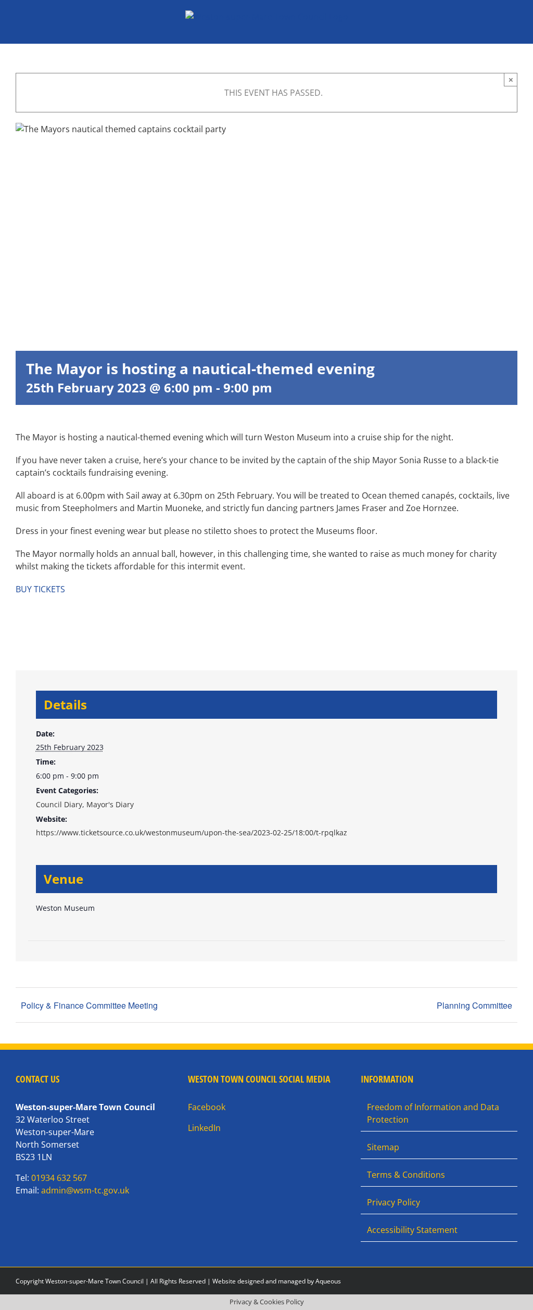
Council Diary (59, 804)
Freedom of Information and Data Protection (433, 1113)
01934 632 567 (59, 1178)
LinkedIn (204, 1128)
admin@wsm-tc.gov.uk (85, 1190)
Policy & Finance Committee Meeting (89, 1005)
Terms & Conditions (406, 1174)
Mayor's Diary (110, 804)
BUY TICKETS (40, 589)
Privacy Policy (393, 1202)
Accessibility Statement (412, 1230)
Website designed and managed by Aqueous (276, 1281)
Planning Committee (474, 1005)
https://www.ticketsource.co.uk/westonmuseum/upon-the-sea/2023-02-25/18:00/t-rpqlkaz (191, 832)
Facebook (206, 1107)
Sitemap (383, 1147)
